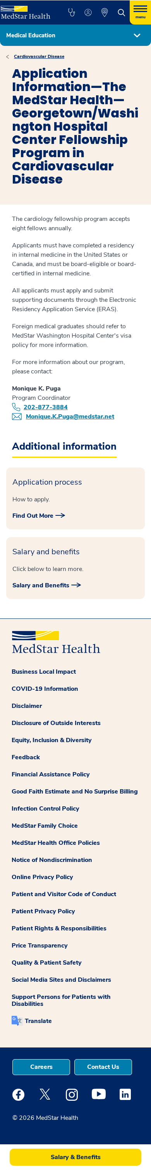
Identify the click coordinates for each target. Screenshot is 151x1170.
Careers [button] (41, 1067)
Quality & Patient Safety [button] (47, 962)
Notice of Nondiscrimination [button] (52, 860)
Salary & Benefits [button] (76, 1157)
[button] (71, 12)
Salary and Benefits (40, 585)
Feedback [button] (26, 757)
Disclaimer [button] (27, 706)
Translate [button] (38, 1021)
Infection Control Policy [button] (45, 808)
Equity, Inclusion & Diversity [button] (52, 740)
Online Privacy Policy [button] (42, 877)
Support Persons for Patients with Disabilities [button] (61, 1000)
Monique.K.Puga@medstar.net (70, 416)
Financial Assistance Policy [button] (51, 774)
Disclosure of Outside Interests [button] (56, 723)
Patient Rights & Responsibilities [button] (59, 928)
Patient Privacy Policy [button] (43, 911)
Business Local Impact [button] (44, 671)
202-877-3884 (46, 407)
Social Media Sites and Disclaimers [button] (61, 980)
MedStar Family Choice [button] (45, 825)
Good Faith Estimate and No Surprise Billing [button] (75, 791)
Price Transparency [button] (40, 945)
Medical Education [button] (30, 35)
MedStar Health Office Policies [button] (56, 843)
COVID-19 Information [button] (45, 689)
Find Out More (32, 516)
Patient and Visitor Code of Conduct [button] (64, 894)
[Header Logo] (25, 9)
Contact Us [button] (103, 1067)
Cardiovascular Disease (39, 56)
